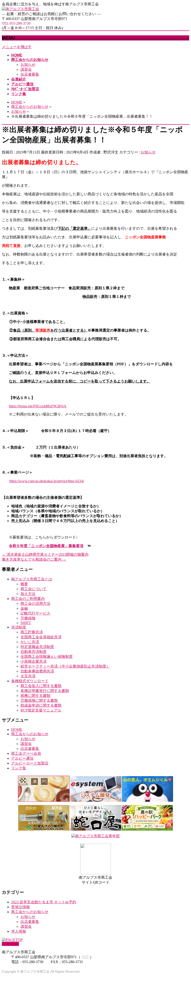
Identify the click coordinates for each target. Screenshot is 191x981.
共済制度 (18, 627)
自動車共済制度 (33, 652)
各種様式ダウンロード (29, 681)
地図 (85, 957)
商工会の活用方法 (35, 603)
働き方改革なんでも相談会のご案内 (34, 559)
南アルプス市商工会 (35, 971)
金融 (24, 608)
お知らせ (27, 65)
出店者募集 (29, 74)
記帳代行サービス (35, 613)
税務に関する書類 (35, 696)
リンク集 (18, 768)
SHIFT (25, 623)
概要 (24, 584)
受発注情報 (20, 907)
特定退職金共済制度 (37, 647)
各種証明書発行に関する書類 (44, 691)
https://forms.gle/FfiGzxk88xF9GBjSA (37, 406)
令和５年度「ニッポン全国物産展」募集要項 (46, 546)
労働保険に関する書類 (39, 700)
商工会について (33, 589)
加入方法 (27, 594)
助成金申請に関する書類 (40, 705)
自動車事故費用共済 (37, 671)
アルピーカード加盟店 (29, 763)
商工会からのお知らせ (29, 734)
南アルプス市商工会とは (31, 579)
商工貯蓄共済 (31, 632)
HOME (16, 730)
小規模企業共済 (33, 661)
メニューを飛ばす (17, 47)
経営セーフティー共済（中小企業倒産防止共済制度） (65, 666)
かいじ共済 (29, 642)
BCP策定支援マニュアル (40, 710)
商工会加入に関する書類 (40, 686)
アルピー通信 (22, 758)
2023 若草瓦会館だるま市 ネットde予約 (43, 902)
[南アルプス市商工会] (20, 9)
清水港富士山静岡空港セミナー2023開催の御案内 (45, 554)
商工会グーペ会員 (26, 753)
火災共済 (27, 676)
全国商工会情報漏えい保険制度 (46, 656)
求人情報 (18, 931)
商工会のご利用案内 (28, 599)
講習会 (26, 69)
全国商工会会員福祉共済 (40, 637)
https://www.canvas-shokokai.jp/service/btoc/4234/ (46, 481)
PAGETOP (10, 944)
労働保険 (27, 618)
